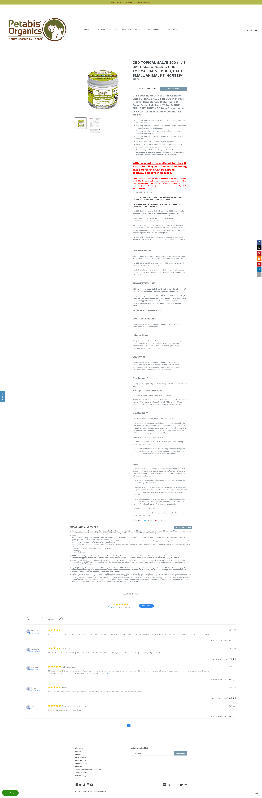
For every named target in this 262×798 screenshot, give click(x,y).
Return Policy (80, 760)
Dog (168, 30)
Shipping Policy (81, 763)
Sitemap (78, 766)
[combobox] (35, 619)
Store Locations (153, 30)
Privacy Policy (80, 757)
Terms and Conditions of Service (88, 770)
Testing (175, 30)
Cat (163, 30)
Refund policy (80, 776)
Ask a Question (184, 527)
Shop (104, 29)
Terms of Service (81, 773)
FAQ (130, 30)
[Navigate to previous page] (124, 725)
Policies (78, 751)
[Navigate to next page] (138, 725)
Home (86, 30)
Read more (104, 673)
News (123, 30)
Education (114, 29)
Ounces (135, 85)
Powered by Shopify (100, 791)
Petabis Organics (86, 791)
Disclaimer (79, 748)
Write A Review (146, 606)
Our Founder (139, 30)
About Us (95, 30)
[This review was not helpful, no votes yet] (233, 640)
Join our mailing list (139, 748)
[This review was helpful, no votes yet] (230, 640)
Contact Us (79, 754)
